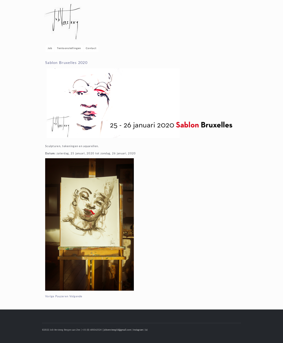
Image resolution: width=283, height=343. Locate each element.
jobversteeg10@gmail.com (117, 330)
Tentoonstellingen (69, 48)
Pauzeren (61, 296)
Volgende (75, 296)
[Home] (63, 22)
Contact (91, 48)
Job (50, 48)
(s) (146, 330)
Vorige (49, 296)
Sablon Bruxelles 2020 (66, 63)
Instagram (138, 330)
